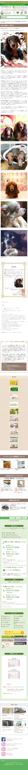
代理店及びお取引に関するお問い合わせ (12, 537)
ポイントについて (6, 620)
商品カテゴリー (6, 626)
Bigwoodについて (6, 616)
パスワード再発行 (6, 624)
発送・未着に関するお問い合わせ (10, 534)
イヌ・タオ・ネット (19, 627)
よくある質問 (5, 622)
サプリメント (12, 517)
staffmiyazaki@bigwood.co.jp (12, 365)
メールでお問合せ (13, 570)
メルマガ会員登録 (19, 616)
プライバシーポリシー (20, 764)
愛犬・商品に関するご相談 (9, 532)
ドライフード (18, 517)
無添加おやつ (24, 517)
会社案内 (17, 620)
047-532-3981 (19, 719)
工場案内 (17, 618)
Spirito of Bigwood (19, 625)
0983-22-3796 (20, 732)
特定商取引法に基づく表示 (9, 764)
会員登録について (6, 618)
